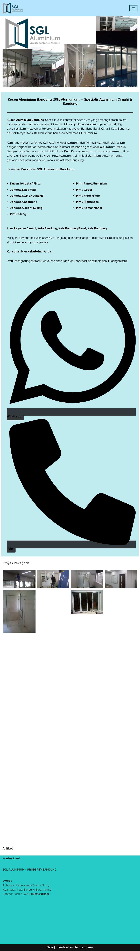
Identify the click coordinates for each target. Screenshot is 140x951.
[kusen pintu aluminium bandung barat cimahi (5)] (121, 747)
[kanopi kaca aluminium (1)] (19, 665)
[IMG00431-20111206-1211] (87, 602)
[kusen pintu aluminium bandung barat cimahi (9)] (121, 810)
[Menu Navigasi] (133, 8)
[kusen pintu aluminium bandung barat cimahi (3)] (19, 728)
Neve (50, 947)
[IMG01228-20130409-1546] (87, 646)
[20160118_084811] (87, 579)
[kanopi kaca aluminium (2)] (53, 684)
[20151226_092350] (19, 579)
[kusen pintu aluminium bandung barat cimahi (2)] (87, 710)
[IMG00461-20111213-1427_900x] (121, 620)
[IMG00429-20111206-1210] (53, 620)
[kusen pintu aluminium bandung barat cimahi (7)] (19, 792)
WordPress (86, 947)
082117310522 (40, 894)
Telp (10, 548)
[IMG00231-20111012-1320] (19, 611)
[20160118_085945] (121, 579)
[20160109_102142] (53, 579)
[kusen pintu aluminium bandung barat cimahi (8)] (53, 810)
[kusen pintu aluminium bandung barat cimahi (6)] (87, 773)
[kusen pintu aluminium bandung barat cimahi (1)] (121, 684)
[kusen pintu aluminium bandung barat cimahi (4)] (53, 747)
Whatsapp (14, 416)
